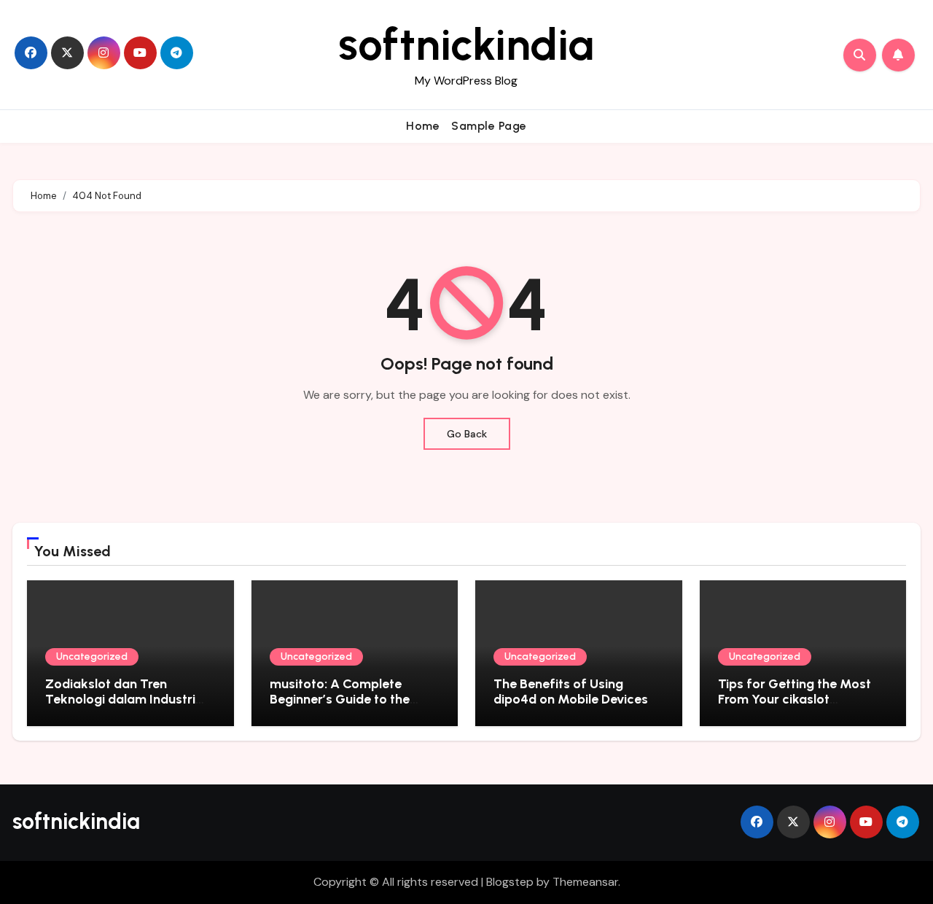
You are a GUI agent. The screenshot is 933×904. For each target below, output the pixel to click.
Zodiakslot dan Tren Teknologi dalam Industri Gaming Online (120, 699)
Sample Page (489, 126)
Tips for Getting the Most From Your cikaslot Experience (794, 699)
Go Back (467, 433)
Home (423, 126)
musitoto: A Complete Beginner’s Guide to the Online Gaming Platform (342, 699)
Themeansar (585, 881)
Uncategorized (92, 656)
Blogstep (510, 881)
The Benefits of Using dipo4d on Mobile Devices (570, 692)
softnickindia (466, 44)
